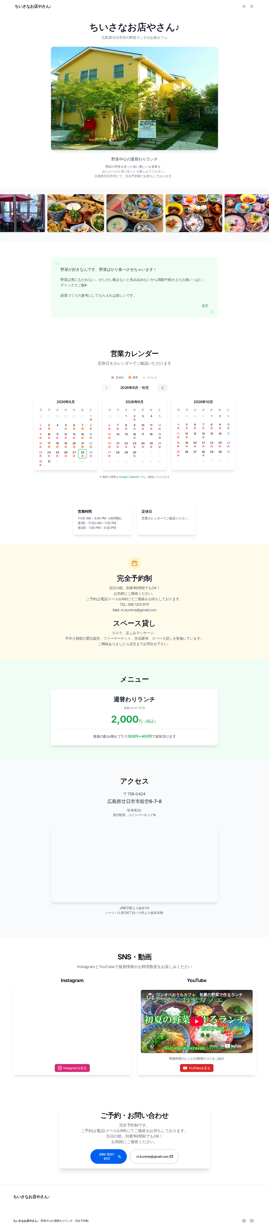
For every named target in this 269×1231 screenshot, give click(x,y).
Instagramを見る (74, 1068)
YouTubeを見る (199, 1068)
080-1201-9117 (106, 1156)
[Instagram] (244, 1221)
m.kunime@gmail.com (152, 1156)
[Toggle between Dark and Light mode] (244, 6)
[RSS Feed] (252, 6)
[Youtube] (252, 1221)
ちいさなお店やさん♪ (31, 1196)
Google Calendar (129, 476)
